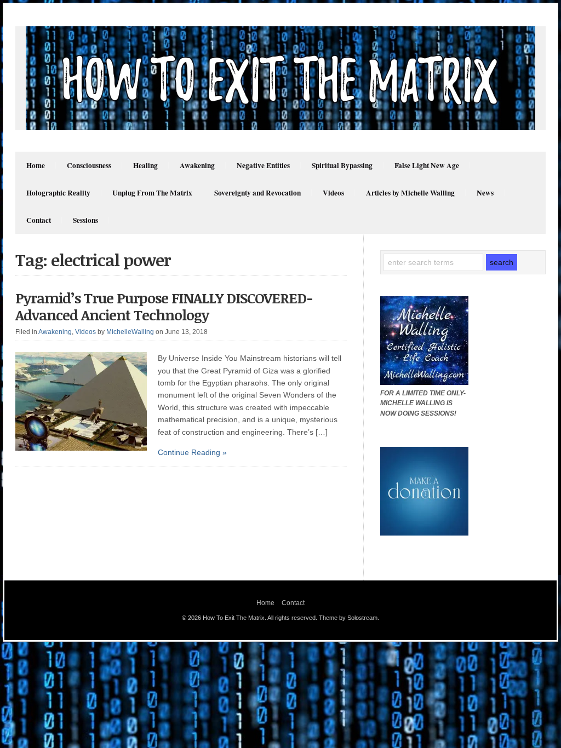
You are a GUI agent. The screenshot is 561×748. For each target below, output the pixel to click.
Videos (333, 192)
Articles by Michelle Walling (410, 192)
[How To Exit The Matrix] (280, 127)
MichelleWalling (130, 332)
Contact (38, 220)
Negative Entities (263, 165)
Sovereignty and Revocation (257, 192)
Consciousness (89, 165)
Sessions (85, 220)
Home (35, 165)
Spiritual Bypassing (342, 165)
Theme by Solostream (348, 617)
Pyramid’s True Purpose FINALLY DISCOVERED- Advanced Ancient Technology (164, 306)
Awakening (197, 165)
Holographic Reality (58, 192)
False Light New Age (426, 165)
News (485, 192)
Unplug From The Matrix (152, 192)
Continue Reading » (192, 452)
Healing (145, 165)
